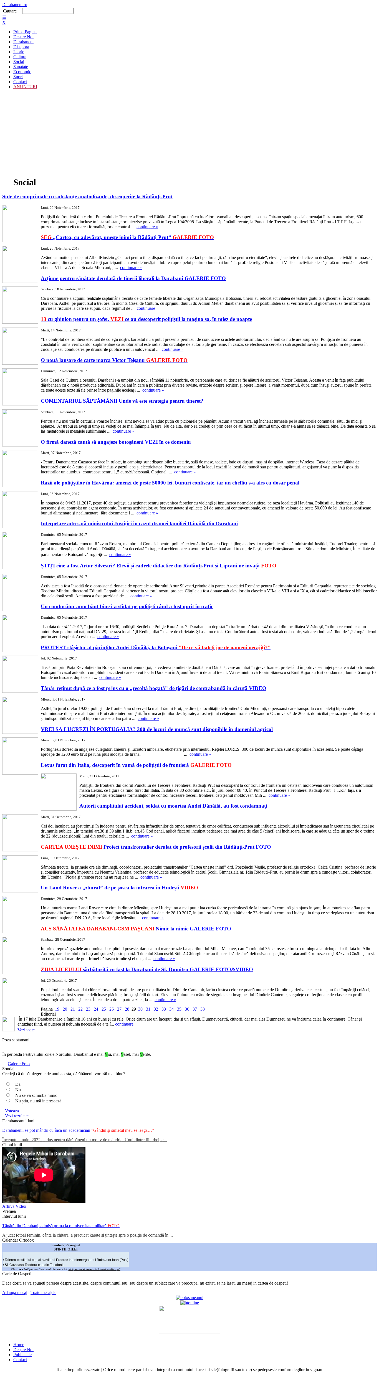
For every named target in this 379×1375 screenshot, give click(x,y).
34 (171, 1009)
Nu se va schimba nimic (36, 1095)
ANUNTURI (25, 86)
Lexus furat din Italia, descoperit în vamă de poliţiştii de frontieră (136, 765)
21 (72, 1009)
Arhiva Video (14, 1206)
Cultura (19, 56)
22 (80, 1009)
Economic (22, 71)
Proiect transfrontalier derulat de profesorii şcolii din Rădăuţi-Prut (156, 847)
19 (57, 1009)
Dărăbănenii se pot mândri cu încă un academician (78, 1130)
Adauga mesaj (14, 1292)
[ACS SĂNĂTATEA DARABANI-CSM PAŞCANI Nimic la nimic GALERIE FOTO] (20, 956)
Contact (20, 81)
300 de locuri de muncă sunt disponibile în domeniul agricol (157, 729)
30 (140, 1009)
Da (18, 1084)
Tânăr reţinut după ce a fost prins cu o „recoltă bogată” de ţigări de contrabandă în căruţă (153, 688)
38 (202, 1009)
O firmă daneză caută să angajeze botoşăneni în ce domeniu (116, 442)
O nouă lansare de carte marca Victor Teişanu (114, 360)
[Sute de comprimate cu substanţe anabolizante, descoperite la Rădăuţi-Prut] (20, 224)
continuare (124, 1024)
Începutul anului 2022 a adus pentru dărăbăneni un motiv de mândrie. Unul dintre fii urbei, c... (84, 1139)
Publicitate (22, 1354)
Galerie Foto (19, 1063)
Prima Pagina (25, 31)
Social (18, 61)
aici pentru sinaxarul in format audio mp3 (94, 1269)
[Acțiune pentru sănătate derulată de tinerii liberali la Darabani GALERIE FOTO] (20, 305)
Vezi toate (26, 1030)
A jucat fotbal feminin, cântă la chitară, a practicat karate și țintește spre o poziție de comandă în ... (87, 1235)
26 (111, 1009)
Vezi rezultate (17, 1115)
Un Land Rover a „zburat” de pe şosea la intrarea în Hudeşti (119, 888)
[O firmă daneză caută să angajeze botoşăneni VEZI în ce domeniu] (20, 469)
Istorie (18, 51)
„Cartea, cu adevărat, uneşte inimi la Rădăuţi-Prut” (127, 237)
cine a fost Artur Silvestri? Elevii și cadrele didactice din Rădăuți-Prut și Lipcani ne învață (158, 566)
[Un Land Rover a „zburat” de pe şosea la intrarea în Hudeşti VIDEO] (20, 915)
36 (187, 1009)
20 (65, 1009)
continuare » (147, 226)
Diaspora (21, 46)
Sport (18, 76)
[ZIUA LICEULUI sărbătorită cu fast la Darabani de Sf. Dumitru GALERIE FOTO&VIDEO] (20, 997)
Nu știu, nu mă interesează (38, 1101)
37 (194, 1009)
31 (148, 1009)
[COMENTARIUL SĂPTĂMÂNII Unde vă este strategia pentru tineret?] (20, 428)
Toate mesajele (43, 1292)
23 (88, 1009)
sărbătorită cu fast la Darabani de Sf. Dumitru (147, 969)
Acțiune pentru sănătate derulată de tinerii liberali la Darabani (133, 278)
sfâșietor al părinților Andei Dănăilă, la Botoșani (156, 647)
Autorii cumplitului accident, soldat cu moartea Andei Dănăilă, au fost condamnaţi (173, 806)
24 (96, 1009)
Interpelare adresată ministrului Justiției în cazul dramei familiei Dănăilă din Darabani (139, 523)
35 (179, 1009)
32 (156, 1009)
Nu (18, 1089)
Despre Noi (23, 36)
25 (103, 1009)
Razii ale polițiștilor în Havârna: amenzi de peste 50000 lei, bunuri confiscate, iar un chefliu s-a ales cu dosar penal (170, 483)
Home (18, 1344)
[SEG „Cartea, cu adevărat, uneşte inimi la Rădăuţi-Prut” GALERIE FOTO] (20, 265)
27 (119, 1009)
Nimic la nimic (136, 929)
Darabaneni (23, 41)
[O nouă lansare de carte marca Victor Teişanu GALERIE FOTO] (20, 387)
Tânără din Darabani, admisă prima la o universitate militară (61, 1225)
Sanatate (20, 66)
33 (163, 1009)
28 (127, 1009)
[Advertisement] (189, 132)
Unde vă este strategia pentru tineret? (122, 401)
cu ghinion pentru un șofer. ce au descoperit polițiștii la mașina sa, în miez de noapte (146, 319)
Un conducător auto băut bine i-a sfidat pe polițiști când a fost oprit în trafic (127, 606)
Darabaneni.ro (14, 4)
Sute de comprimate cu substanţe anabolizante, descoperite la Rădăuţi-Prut (87, 196)
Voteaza (12, 1110)
